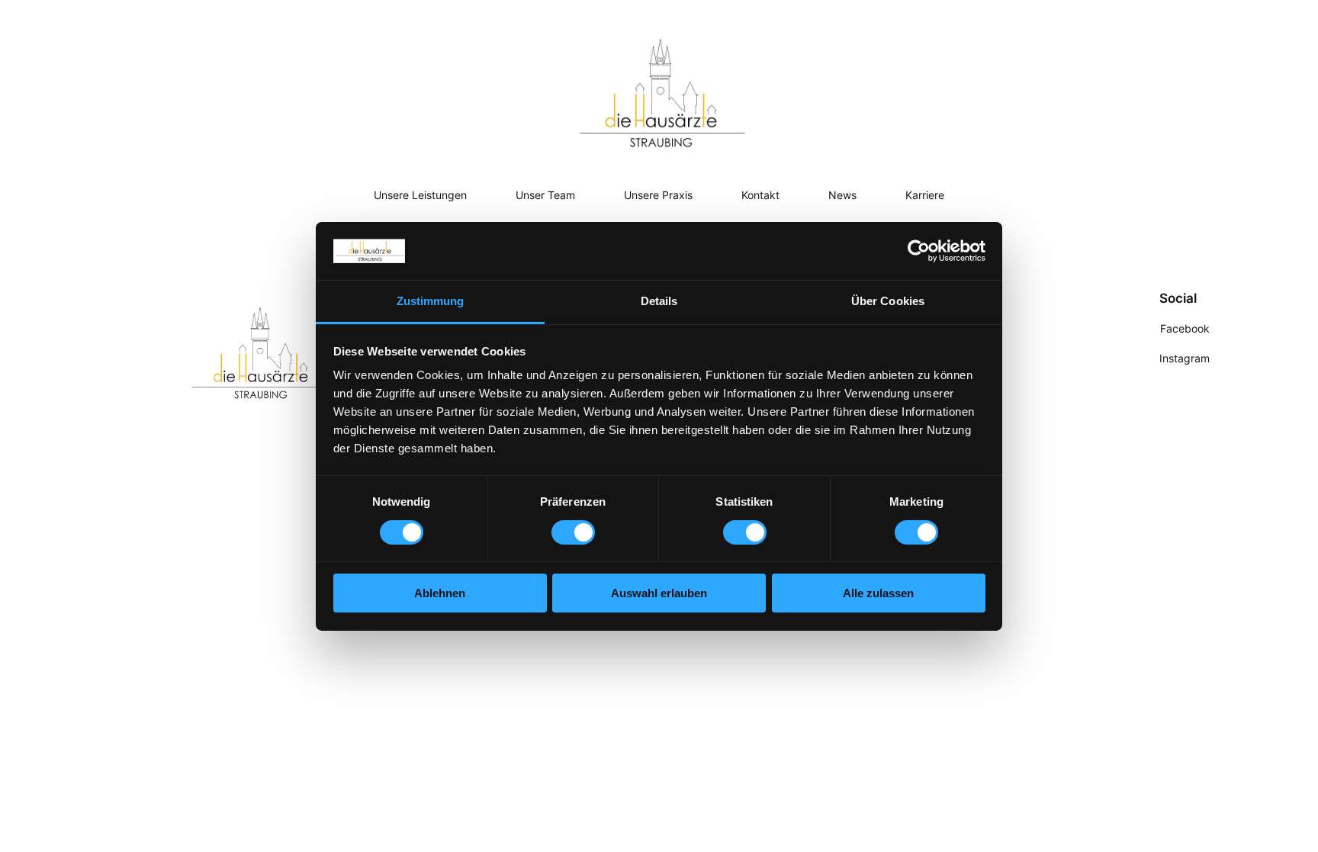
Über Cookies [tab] (887, 300)
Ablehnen (439, 593)
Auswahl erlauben (659, 593)
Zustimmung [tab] (431, 300)
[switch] (573, 532)
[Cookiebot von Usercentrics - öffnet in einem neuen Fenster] (918, 251)
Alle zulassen (878, 593)
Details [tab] (659, 300)
